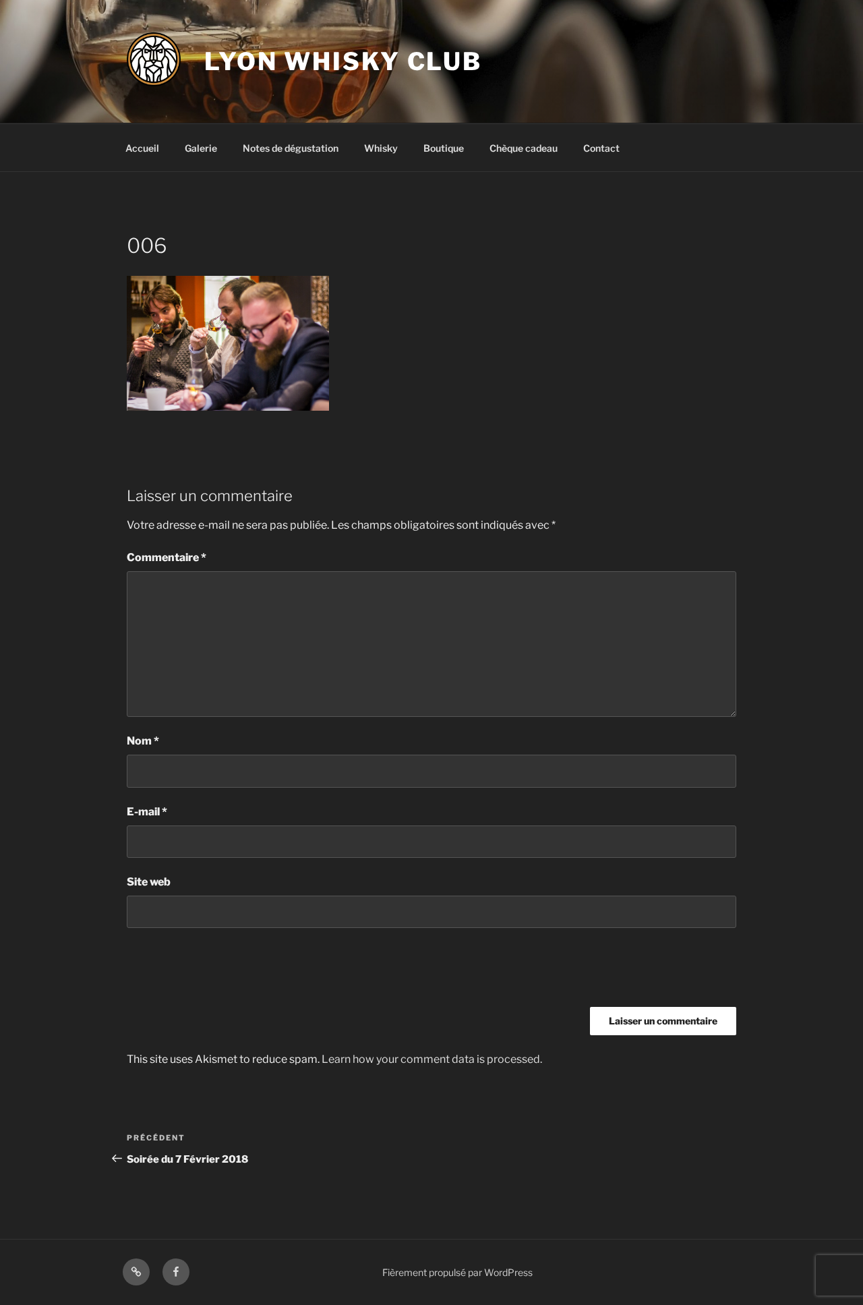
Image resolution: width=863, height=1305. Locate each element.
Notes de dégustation (290, 148)
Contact (601, 148)
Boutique (443, 148)
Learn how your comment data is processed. (432, 1059)
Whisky (381, 148)
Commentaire (166, 557)
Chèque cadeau (523, 148)
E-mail (147, 811)
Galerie (201, 148)
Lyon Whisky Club (343, 61)
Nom (143, 740)
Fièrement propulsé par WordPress (457, 1272)
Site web (149, 881)
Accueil (142, 148)
